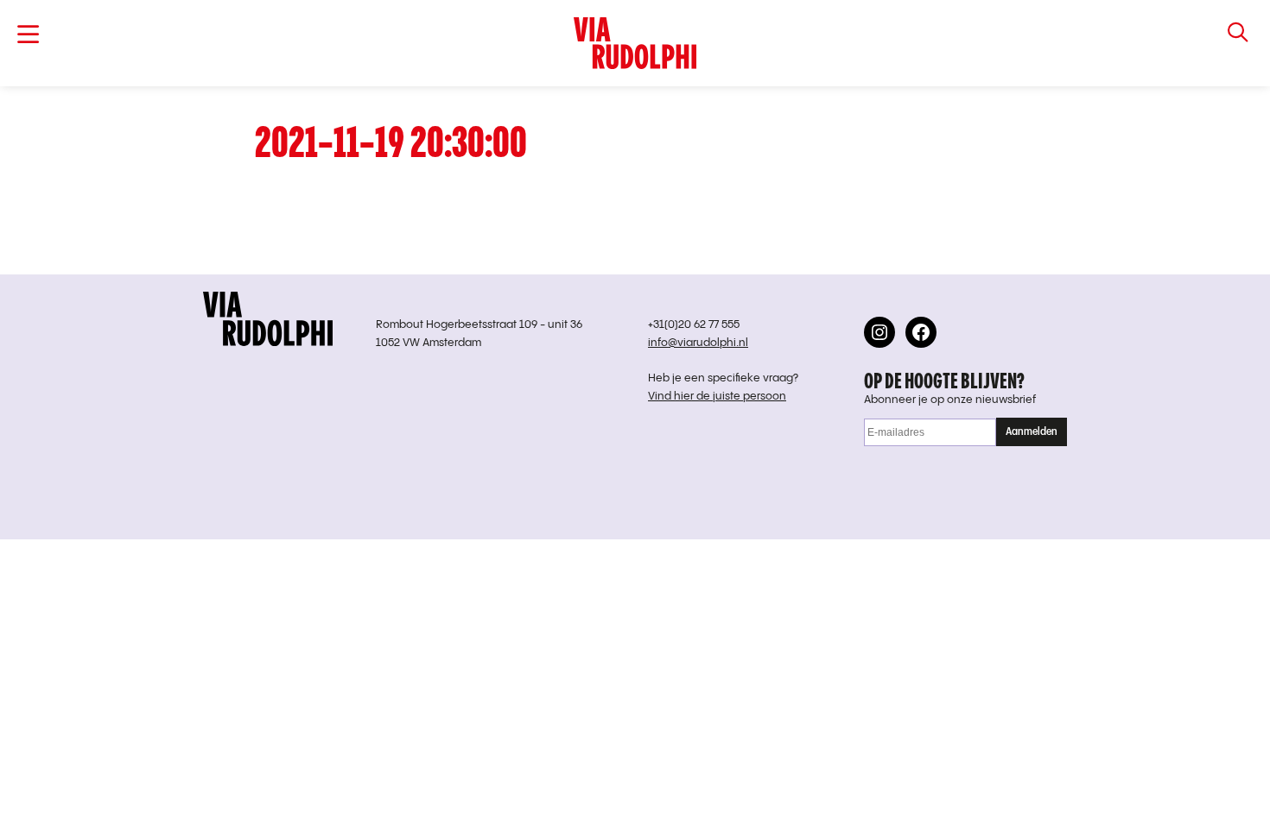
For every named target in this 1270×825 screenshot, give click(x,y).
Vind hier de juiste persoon (717, 396)
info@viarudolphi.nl (698, 343)
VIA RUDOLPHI (635, 43)
